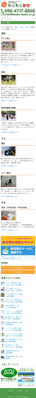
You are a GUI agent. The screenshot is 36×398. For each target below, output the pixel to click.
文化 (21, 27)
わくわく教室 (15, 4)
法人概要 (10, 391)
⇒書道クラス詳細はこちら (9, 166)
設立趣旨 (19, 391)
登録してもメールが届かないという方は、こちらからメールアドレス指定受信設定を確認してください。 (18, 257)
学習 (27, 27)
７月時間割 (18, 272)
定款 (27, 391)
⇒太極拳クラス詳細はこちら (10, 132)
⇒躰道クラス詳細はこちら (9, 101)
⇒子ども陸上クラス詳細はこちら (11, 65)
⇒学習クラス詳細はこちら (9, 230)
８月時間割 (18, 268)
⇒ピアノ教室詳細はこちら (9, 196)
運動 (16, 27)
